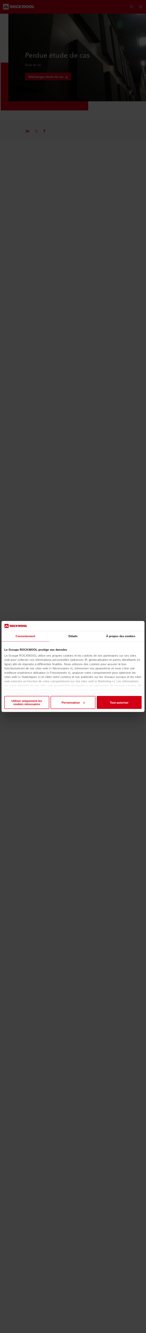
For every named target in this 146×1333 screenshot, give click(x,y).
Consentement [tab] (25, 636)
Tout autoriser (119, 702)
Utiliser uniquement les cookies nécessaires (26, 702)
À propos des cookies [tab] (120, 636)
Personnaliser (71, 702)
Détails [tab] (73, 636)
